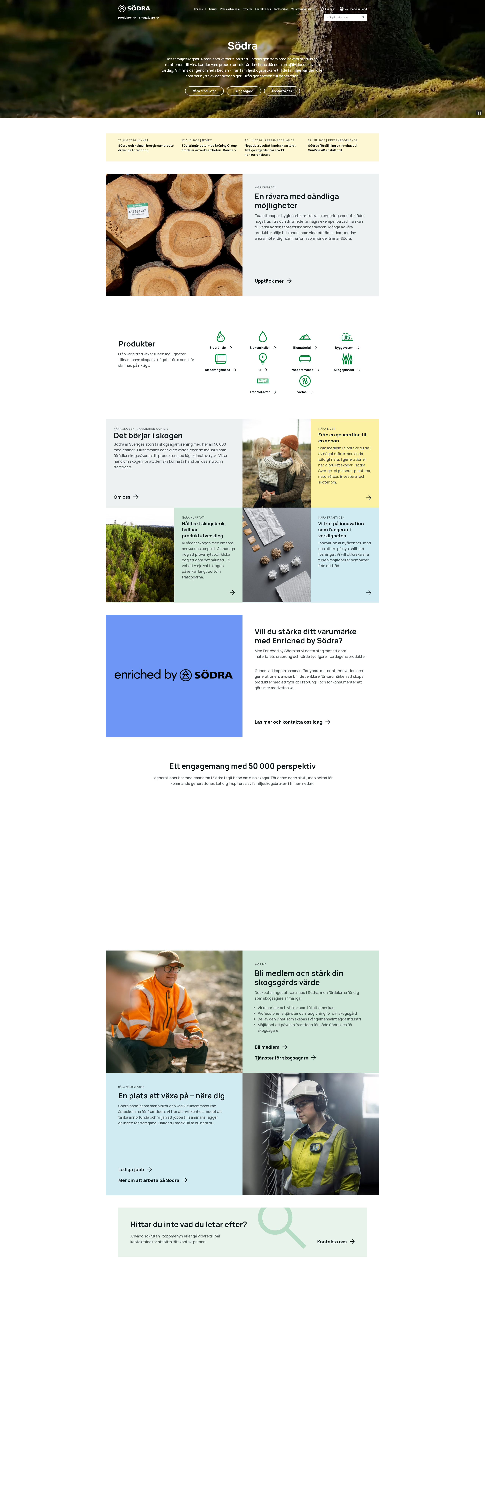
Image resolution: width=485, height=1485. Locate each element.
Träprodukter (260, 392)
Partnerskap (281, 9)
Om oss (198, 9)
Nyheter (247, 9)
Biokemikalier (260, 348)
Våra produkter (204, 91)
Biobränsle (218, 348)
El (260, 370)
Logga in (330, 9)
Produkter (125, 17)
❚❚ (479, 113)
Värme (302, 392)
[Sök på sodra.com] (362, 17)
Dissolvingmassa (217, 370)
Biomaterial (302, 348)
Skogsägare (147, 17)
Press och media (230, 9)
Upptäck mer (269, 281)
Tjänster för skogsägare (281, 1058)
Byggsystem (344, 348)
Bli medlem (267, 1047)
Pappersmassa (302, 370)
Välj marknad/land (356, 9)
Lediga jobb (131, 1169)
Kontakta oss (263, 9)
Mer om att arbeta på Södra (148, 1180)
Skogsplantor (344, 370)
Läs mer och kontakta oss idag (288, 722)
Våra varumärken (301, 9)
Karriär (213, 9)
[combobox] (345, 17)
